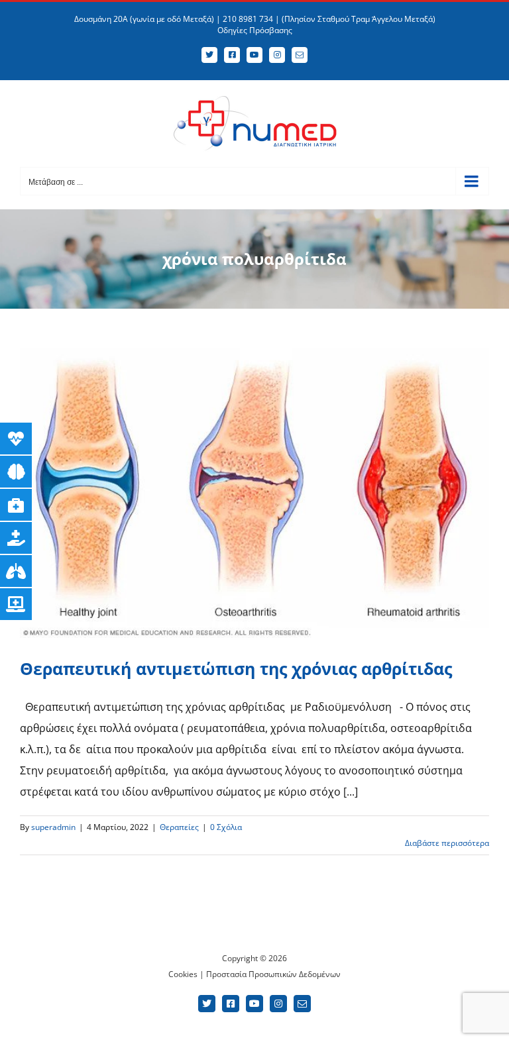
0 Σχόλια (226, 827)
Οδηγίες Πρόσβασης (254, 30)
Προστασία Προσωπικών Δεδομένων (273, 974)
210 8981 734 (248, 19)
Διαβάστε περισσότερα (447, 843)
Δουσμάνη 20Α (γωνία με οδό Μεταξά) (144, 19)
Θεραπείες (179, 827)
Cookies (183, 974)
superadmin (53, 827)
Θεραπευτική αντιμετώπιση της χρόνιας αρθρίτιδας (236, 668)
